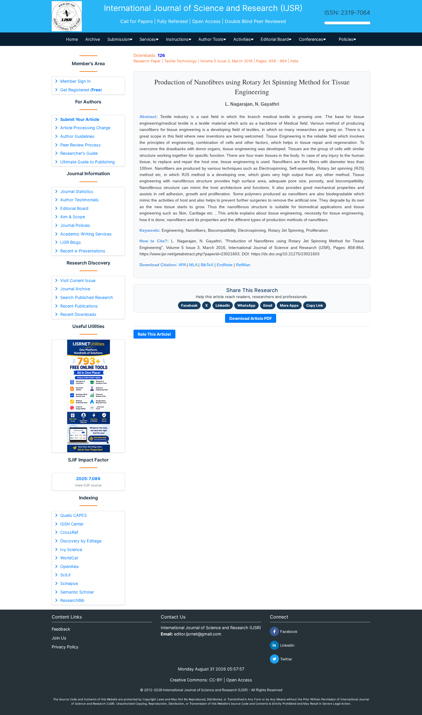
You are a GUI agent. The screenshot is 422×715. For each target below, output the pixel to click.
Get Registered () (81, 89)
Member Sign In (75, 81)
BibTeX (207, 264)
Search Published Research (86, 297)
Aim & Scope (72, 216)
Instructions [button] (177, 39)
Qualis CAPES (73, 515)
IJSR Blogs (70, 242)
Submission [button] (118, 39)
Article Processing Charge (85, 127)
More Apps (289, 305)
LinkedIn (223, 305)
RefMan (243, 264)
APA (182, 264)
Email (267, 305)
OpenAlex (69, 566)
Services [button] (148, 39)
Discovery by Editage (80, 540)
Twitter (285, 659)
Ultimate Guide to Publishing (87, 161)
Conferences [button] (311, 39)
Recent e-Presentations (82, 250)
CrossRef (69, 532)
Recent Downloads (78, 314)
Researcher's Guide (79, 153)
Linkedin (286, 645)
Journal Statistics (76, 191)
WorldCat (69, 557)
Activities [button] (242, 39)
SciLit (65, 574)
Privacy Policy (65, 646)
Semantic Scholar (77, 592)
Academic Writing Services (86, 233)
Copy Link (314, 305)
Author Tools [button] (210, 39)
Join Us (59, 637)
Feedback (61, 629)
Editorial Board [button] (275, 39)
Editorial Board (74, 208)
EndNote (225, 264)
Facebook (189, 305)
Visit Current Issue (77, 280)
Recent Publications (79, 306)
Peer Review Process (80, 144)
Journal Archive (75, 288)
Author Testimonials (79, 199)
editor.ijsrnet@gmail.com (197, 633)
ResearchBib (72, 600)
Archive (92, 39)
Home (72, 39)
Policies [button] (346, 39)
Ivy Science (71, 549)
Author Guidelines (77, 136)
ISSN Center (72, 523)
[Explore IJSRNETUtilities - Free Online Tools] (88, 396)
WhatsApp (246, 305)
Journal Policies (75, 225)
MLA (193, 264)
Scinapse (69, 583)
